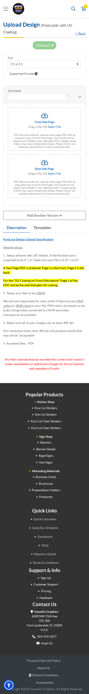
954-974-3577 (47, 636)
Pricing (46, 591)
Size (10, 58)
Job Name (14, 91)
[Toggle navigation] (6, 9)
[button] (8, 685)
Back (82, 34)
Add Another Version (43, 215)
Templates (42, 228)
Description (17, 228)
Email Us (46, 643)
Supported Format (22, 73)
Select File (54, 126)
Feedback (46, 598)
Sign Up (46, 578)
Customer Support (45, 584)
